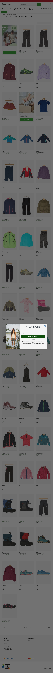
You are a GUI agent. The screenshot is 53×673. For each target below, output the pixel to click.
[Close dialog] (45, 325)
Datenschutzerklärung (34, 345)
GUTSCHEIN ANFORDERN (33, 336)
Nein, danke (33, 339)
